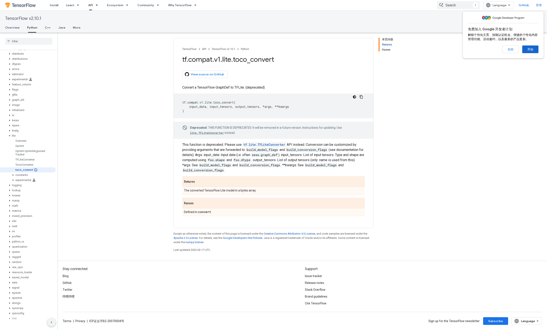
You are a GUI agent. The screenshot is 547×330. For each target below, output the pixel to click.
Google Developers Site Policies (242, 237)
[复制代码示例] (361, 96)
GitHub (524, 5)
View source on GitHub (207, 74)
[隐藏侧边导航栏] (51, 322)
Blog (66, 276)
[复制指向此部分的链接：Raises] (198, 203)
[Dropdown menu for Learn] (79, 5)
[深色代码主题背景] (354, 96)
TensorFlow (189, 49)
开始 (530, 49)
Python (32, 27)
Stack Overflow (315, 289)
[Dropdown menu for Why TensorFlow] (196, 5)
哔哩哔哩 (69, 296)
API (90, 5)
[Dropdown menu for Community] (159, 5)
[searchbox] (28, 41)
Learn (70, 5)
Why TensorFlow (179, 5)
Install (54, 5)
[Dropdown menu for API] (98, 5)
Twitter (67, 289)
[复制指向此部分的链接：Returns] (199, 181)
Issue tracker (313, 276)
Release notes (314, 283)
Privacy (80, 321)
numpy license (194, 242)
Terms (67, 321)
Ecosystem (115, 5)
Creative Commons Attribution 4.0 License (289, 233)
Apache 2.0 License (186, 237)
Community (145, 5)
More (77, 27)
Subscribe (495, 321)
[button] (28, 53)
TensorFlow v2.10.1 (23, 18)
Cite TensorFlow (315, 303)
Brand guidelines (316, 296)
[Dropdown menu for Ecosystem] (128, 5)
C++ (48, 27)
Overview (12, 27)
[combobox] (458, 5)
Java (61, 27)
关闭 (510, 49)
